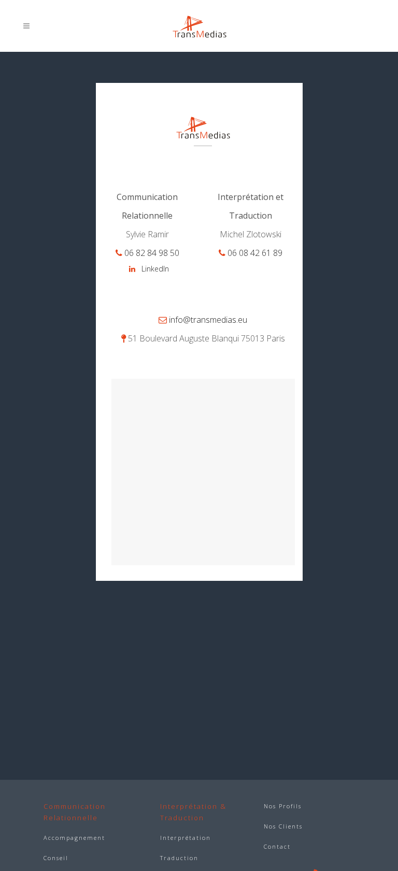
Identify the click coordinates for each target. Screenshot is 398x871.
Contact (277, 846)
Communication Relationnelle (75, 812)
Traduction (179, 858)
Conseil (56, 858)
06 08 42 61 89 (255, 253)
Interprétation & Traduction (193, 812)
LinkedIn (155, 269)
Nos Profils (283, 806)
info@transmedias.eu (208, 319)
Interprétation (185, 837)
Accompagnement (74, 837)
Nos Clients (283, 826)
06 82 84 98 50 (151, 253)
